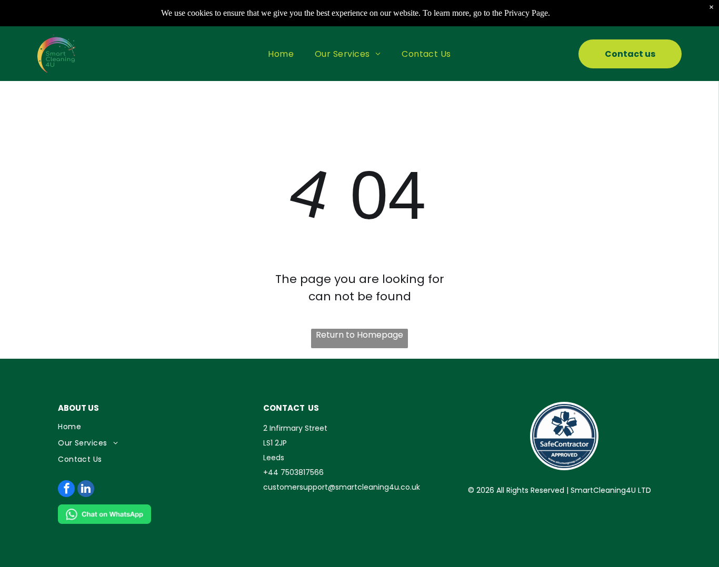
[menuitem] (280, 53)
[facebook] (66, 490)
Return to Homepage (359, 335)
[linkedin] (85, 490)
